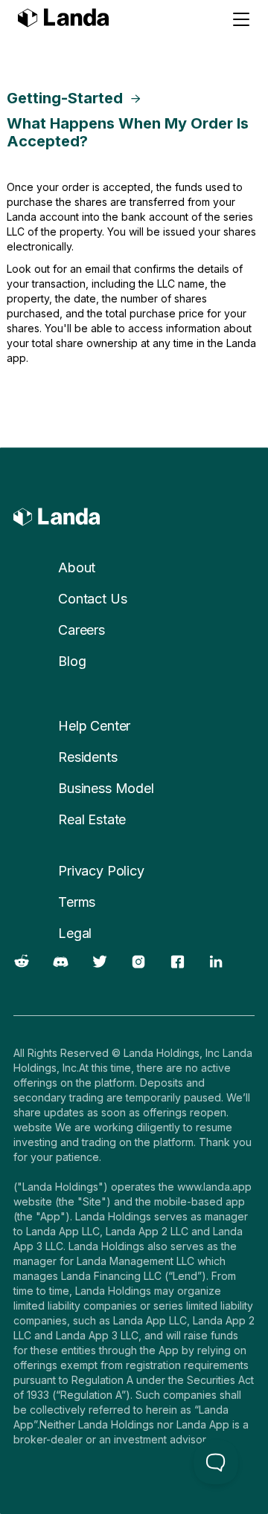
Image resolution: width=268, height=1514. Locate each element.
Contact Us (92, 598)
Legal (75, 933)
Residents (88, 757)
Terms (76, 902)
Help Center (94, 726)
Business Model (106, 788)
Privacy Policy (101, 871)
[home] (63, 19)
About (76, 567)
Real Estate (92, 819)
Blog (72, 661)
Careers (81, 630)
